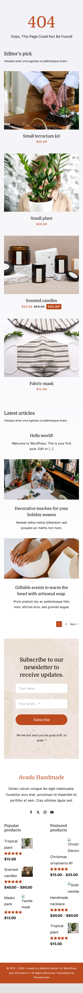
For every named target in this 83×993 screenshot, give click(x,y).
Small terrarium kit (41, 136)
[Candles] (41, 237)
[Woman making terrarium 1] (41, 73)
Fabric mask (42, 383)
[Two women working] (41, 461)
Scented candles (41, 300)
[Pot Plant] (41, 155)
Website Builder (49, 968)
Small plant (41, 218)
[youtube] (51, 812)
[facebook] (31, 812)
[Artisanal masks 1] (41, 320)
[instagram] (45, 812)
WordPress (70, 968)
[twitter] (38, 812)
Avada (30, 968)
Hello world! (41, 435)
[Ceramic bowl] (41, 540)
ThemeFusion (41, 977)
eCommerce (21, 972)
